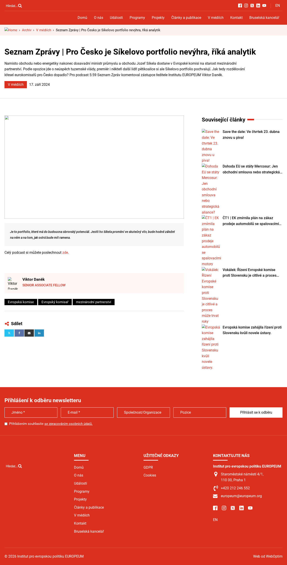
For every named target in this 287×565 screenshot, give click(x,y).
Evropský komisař (54, 302)
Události (116, 17)
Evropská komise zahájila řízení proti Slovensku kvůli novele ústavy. (252, 330)
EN (277, 5)
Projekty (158, 17)
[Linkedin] (39, 333)
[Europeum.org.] (10, 30)
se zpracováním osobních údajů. (68, 424)
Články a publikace (186, 17)
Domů (82, 17)
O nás (98, 17)
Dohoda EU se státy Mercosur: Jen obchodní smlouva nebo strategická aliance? (251, 169)
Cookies (150, 475)
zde (65, 252)
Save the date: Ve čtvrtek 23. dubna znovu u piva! (251, 135)
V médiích (216, 17)
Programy (137, 17)
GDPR (148, 467)
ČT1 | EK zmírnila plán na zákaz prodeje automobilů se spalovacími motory (251, 221)
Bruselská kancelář (264, 17)
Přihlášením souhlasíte (51, 424)
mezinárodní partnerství (93, 302)
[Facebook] (19, 333)
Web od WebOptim (268, 556)
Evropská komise (21, 302)
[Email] (29, 333)
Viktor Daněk (33, 279)
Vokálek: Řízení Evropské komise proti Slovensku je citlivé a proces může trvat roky (249, 273)
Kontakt (236, 17)
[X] (9, 333)
